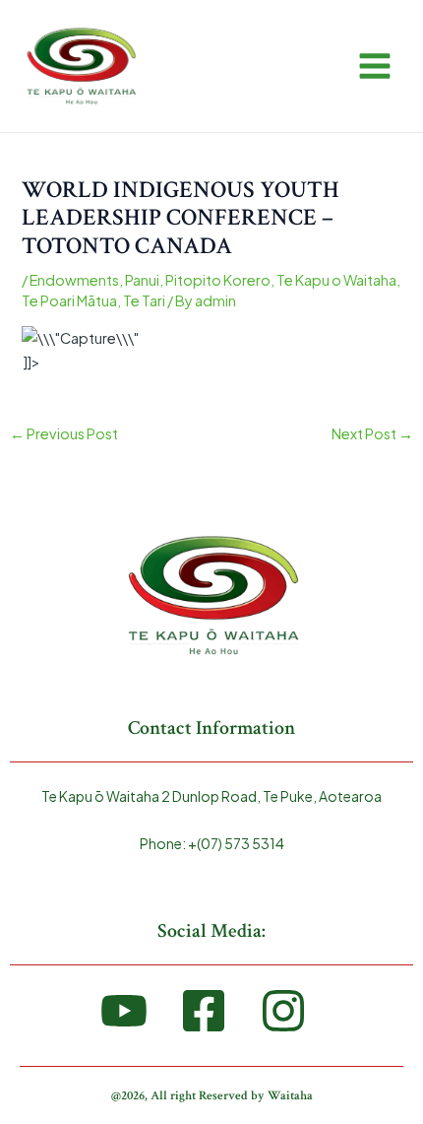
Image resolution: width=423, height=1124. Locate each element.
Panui (142, 280)
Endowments (74, 280)
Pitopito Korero (218, 280)
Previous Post (64, 433)
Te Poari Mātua (69, 300)
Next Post (372, 433)
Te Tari (144, 300)
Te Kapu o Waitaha (336, 280)
